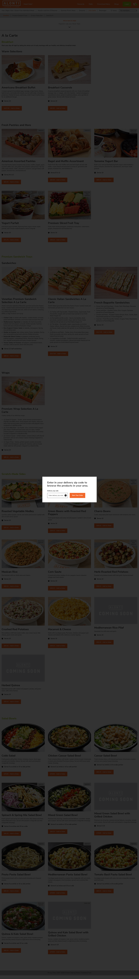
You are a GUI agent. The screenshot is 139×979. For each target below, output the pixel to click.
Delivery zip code (52, 491)
